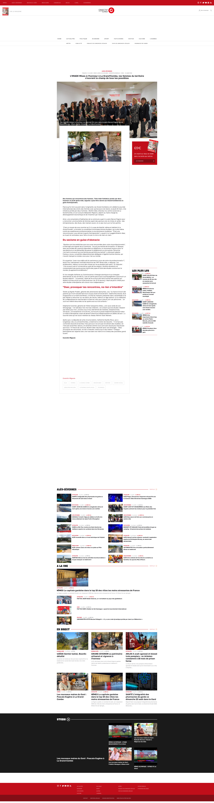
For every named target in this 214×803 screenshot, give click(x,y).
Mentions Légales (95, 798)
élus (65, 382)
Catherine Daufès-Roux (87, 387)
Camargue (57, 2)
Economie (95, 38)
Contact (85, 798)
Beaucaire (45, 2)
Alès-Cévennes (107, 71)
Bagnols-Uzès (32, 2)
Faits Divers (118, 38)
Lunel (76, 2)
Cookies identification (108, 798)
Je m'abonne (139, 161)
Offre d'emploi (142, 786)
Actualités (70, 38)
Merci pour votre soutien (124, 798)
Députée (107, 382)
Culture (142, 38)
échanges (101, 387)
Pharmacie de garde (141, 43)
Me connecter (205, 10)
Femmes (73, 382)
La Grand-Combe (84, 382)
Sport (106, 38)
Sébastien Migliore (70, 387)
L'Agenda (153, 38)
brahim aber (97, 382)
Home (59, 38)
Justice (131, 38)
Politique (83, 38)
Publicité (79, 43)
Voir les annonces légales (121, 43)
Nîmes (5, 2)
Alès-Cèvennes (17, 2)
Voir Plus (152, 489)
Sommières (87, 2)
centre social (118, 382)
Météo (68, 43)
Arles (68, 2)
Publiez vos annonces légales (97, 43)
